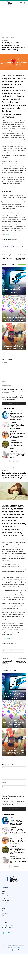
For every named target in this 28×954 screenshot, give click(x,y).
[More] (22, 246)
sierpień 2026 (5, 891)
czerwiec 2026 (5, 896)
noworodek (8, 239)
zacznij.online (16, 947)
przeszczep (14, 239)
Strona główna (5, 37)
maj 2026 (4, 898)
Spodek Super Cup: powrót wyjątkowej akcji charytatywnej (7, 257)
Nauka (14, 285)
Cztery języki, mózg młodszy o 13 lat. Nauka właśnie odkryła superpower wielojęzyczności (14, 318)
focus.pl (7, 234)
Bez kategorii (13, 451)
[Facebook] (4, 933)
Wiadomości (11, 37)
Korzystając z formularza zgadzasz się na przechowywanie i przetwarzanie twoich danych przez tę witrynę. (13, 397)
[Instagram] (12, 950)
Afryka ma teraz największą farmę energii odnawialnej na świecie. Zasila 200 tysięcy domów (14, 346)
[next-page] (5, 353)
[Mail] (9, 933)
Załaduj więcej (13, 461)
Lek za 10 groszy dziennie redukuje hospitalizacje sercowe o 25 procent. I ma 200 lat (18, 455)
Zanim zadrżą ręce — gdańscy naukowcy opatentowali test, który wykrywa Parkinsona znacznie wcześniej (14, 290)
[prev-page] (3, 353)
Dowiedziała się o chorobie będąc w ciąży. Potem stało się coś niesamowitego (20, 257)
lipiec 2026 (4, 893)
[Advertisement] (14, 20)
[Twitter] (19, 950)
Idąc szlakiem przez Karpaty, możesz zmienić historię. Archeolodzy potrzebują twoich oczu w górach (17, 445)
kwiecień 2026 (5, 900)
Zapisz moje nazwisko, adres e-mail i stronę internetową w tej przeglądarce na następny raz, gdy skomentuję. (13, 391)
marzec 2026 (5, 903)
